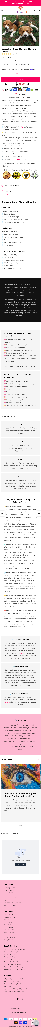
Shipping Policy (9, 888)
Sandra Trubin (9, 930)
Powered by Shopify (27, 1026)
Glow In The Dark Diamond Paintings (17, 962)
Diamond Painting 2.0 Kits (13, 984)
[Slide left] (16, 825)
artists (7, 702)
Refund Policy (9, 890)
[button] (2, 10)
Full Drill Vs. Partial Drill (12, 986)
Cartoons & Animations (12, 959)
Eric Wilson (8, 920)
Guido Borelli (8, 922)
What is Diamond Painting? (13, 979)
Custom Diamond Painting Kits (15, 949)
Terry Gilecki (8, 940)
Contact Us (22, 653)
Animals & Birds (9, 954)
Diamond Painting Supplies (13, 952)
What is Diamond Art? (12, 981)
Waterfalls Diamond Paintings (14, 969)
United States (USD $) (19, 1012)
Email (18, 159)
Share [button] (6, 195)
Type (15, 60)
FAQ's (6, 900)
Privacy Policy (9, 895)
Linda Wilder (8, 927)
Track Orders (9, 893)
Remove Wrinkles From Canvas (15, 991)
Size (2, 60)
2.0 (22, 127)
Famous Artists (9, 957)
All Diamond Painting (17, 1026)
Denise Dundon (9, 917)
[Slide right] (25, 825)
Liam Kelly (7, 935)
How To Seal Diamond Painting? (15, 989)
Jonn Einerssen (9, 932)
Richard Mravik (9, 937)
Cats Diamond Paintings (12, 964)
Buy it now (20, 79)
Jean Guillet (8, 925)
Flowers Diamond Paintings (13, 967)
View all (37, 760)
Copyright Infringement (12, 903)
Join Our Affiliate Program (13, 905)
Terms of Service (10, 898)
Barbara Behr (9, 915)
